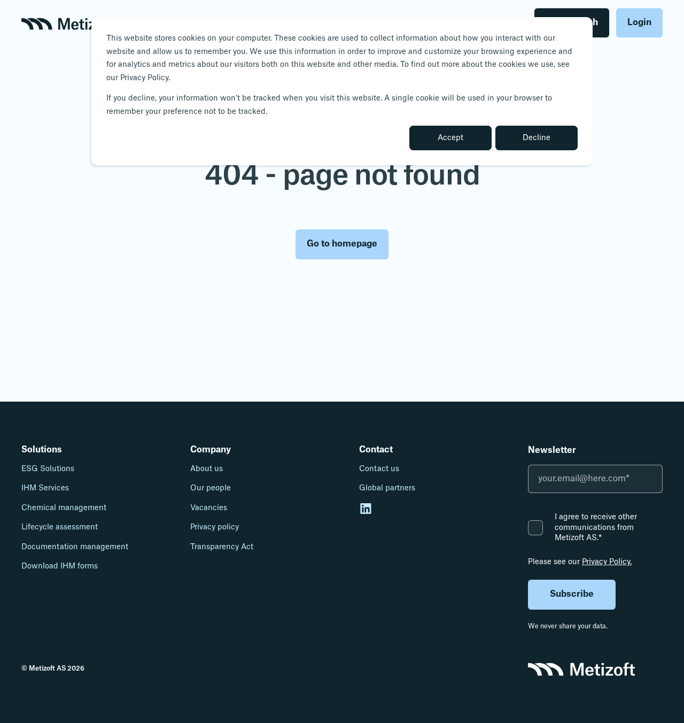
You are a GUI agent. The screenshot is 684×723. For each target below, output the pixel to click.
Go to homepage (342, 244)
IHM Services (45, 488)
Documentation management (74, 547)
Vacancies (208, 508)
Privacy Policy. (607, 562)
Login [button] (639, 22)
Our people (210, 488)
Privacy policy (214, 527)
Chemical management (63, 508)
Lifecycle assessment (59, 527)
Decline (536, 138)
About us (206, 469)
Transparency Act (221, 547)
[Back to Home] (67, 23)
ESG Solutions (47, 469)
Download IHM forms (59, 566)
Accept (450, 138)
